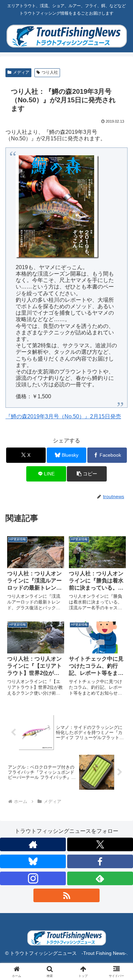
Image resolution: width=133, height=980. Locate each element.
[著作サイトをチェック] (33, 844)
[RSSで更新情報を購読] (66, 895)
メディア (21, 72)
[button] (86, 474)
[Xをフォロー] (100, 844)
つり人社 (50, 72)
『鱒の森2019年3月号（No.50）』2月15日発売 (63, 416)
